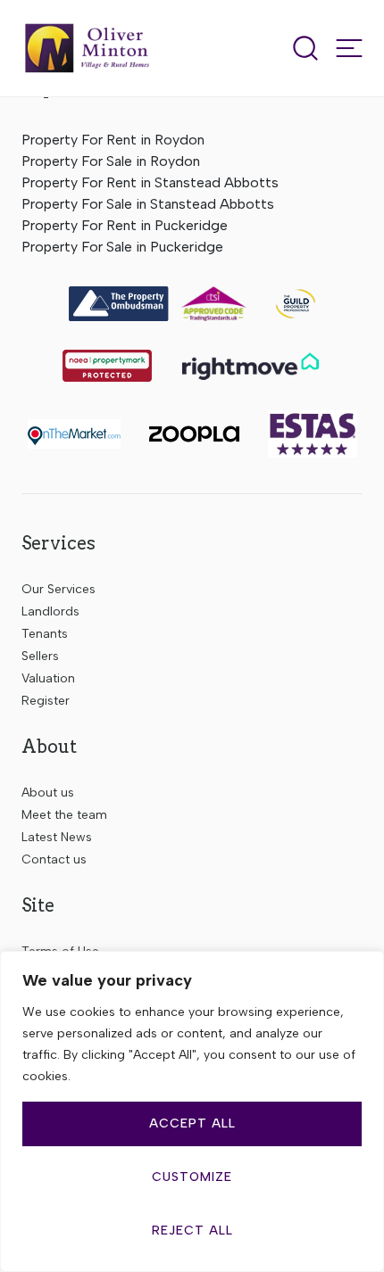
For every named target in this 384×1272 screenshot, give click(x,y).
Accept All (192, 1123)
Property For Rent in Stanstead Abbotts (150, 182)
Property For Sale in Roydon (110, 161)
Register (45, 700)
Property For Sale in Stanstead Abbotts (147, 203)
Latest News (56, 837)
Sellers (40, 656)
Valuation (48, 678)
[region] (192, 1111)
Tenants (44, 633)
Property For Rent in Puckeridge (124, 225)
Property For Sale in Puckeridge (122, 246)
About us (47, 792)
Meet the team (64, 814)
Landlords (50, 611)
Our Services (58, 589)
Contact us (54, 859)
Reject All (192, 1230)
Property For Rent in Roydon (113, 139)
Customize (192, 1177)
